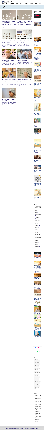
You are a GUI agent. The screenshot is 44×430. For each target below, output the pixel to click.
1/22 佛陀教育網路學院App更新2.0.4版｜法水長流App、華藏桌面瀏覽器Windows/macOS (37, 269)
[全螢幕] (40, 17)
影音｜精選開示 (37, 220)
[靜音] (39, 17)
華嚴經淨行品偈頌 (38, 214)
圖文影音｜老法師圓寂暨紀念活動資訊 (38, 207)
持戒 (37, 372)
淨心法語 (36, 223)
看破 (39, 381)
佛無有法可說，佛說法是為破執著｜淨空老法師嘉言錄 (37, 298)
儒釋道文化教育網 (38, 406)
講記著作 (17, 3)
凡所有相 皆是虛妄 (37, 362)
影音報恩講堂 (12, 3)
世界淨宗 (35, 3)
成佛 (35, 372)
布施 (35, 368)
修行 (37, 359)
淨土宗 (37, 378)
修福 (35, 359)
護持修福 (31, 3)
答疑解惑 (36, 229)
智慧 (35, 375)
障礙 (38, 387)
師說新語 (36, 225)
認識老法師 (36, 210)
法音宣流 (26, 3)
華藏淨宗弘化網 (37, 411)
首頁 (3, 3)
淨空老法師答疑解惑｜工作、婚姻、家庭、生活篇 (37, 287)
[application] (37, 16)
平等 (37, 368)
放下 (39, 372)
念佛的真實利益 (37, 234)
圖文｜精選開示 (37, 217)
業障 (37, 375)
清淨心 (35, 381)
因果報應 (38, 365)
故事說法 (36, 242)
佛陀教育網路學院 (38, 404)
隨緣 (35, 388)
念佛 (37, 369)
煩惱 (37, 381)
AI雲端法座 (40, 3)
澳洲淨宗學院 (37, 419)
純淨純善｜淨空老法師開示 (22, 60)
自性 (35, 384)
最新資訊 (36, 240)
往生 (39, 368)
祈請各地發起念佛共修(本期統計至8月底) (37, 278)
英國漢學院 (36, 421)
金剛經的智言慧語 (38, 237)
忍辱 (35, 369)
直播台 (7, 3)
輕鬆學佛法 (36, 244)
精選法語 (36, 232)
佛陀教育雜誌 (37, 246)
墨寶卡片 (21, 3)
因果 (35, 365)
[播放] (35, 17)
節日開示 (36, 227)
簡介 (36, 212)
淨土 (35, 378)
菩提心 (37, 384)
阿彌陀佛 (36, 387)
